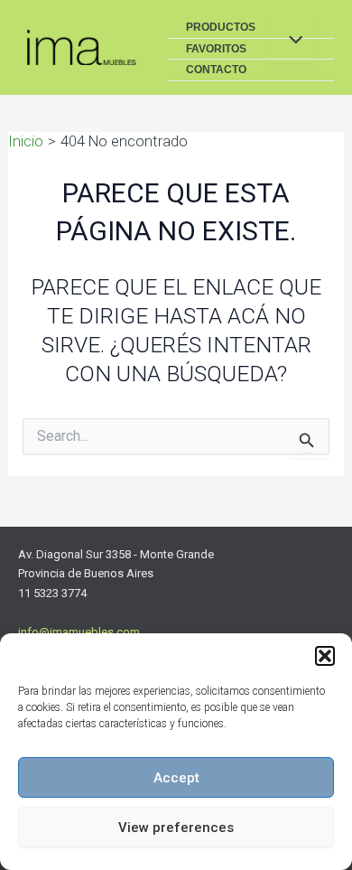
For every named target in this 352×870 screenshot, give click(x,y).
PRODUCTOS (220, 27)
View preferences (176, 827)
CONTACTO (216, 69)
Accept (176, 778)
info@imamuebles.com (79, 632)
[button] (325, 656)
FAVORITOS (216, 48)
